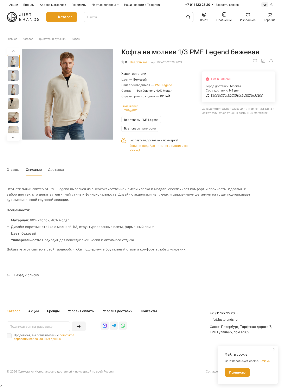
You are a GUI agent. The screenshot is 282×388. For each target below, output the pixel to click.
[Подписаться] (79, 326)
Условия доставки (118, 311)
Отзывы (13, 169)
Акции (33, 311)
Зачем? (265, 361)
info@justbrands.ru (224, 320)
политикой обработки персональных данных (44, 337)
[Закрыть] (274, 349)
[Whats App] (123, 326)
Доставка (56, 169)
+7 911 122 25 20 (197, 5)
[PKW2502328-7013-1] (67, 94)
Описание (34, 169)
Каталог (13, 311)
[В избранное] (255, 61)
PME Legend (163, 85)
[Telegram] (114, 326)
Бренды (53, 311)
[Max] (105, 326)
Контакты (149, 311)
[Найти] (188, 17)
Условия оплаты (81, 311)
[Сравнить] (263, 61)
